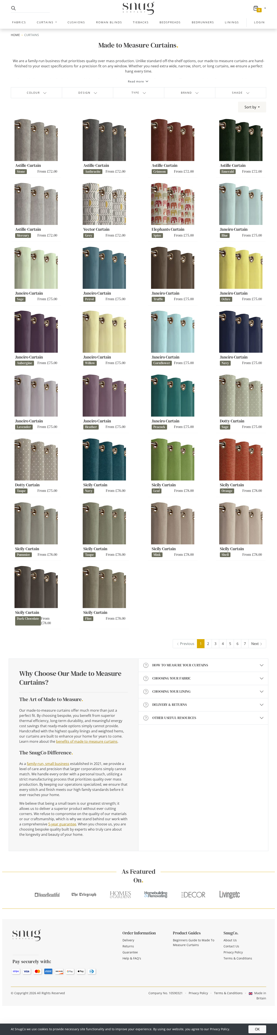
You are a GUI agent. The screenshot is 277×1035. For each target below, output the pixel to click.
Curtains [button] (46, 22)
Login (259, 22)
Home (15, 35)
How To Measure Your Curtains (180, 665)
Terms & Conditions (238, 958)
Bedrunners (203, 22)
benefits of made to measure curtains (87, 741)
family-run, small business (48, 763)
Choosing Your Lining (171, 691)
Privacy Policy (233, 952)
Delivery (128, 940)
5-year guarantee (62, 824)
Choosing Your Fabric (171, 678)
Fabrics (19, 22)
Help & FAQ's (131, 958)
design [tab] (84, 92)
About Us (230, 940)
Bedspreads (170, 22)
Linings (232, 22)
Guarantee (130, 952)
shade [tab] (237, 92)
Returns (128, 946)
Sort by (251, 107)
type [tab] (135, 92)
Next (255, 643)
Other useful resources (174, 717)
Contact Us (231, 946)
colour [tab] (33, 92)
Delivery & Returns (169, 704)
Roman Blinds (109, 22)
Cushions (76, 22)
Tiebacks (141, 22)
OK (257, 1029)
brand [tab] (186, 92)
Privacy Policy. (220, 1029)
